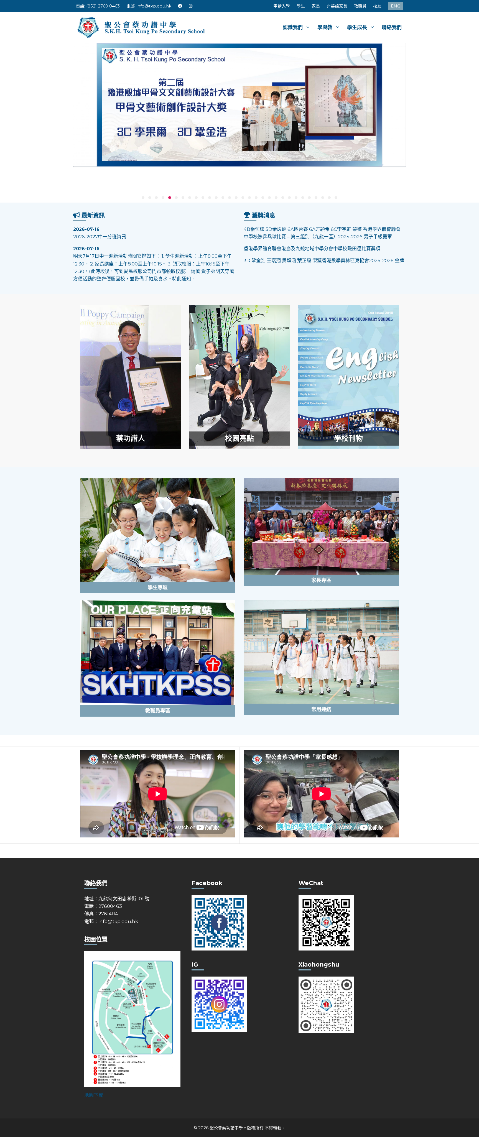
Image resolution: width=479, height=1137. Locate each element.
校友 (377, 6)
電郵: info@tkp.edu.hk (148, 6)
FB (180, 6)
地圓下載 (93, 1095)
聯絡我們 (392, 27)
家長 (316, 6)
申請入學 (281, 6)
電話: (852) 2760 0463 (98, 6)
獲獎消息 (263, 215)
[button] (143, 197)
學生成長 (357, 27)
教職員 (360, 6)
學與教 (324, 27)
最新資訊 (93, 215)
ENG (395, 6)
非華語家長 (337, 6)
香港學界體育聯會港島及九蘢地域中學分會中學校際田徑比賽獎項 (312, 229)
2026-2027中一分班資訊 (99, 233)
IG (191, 6)
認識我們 (293, 27)
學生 (301, 6)
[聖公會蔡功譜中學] (141, 27)
